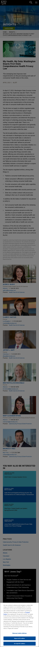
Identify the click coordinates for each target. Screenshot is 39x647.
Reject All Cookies (19, 638)
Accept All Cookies (19, 643)
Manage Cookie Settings (19, 633)
